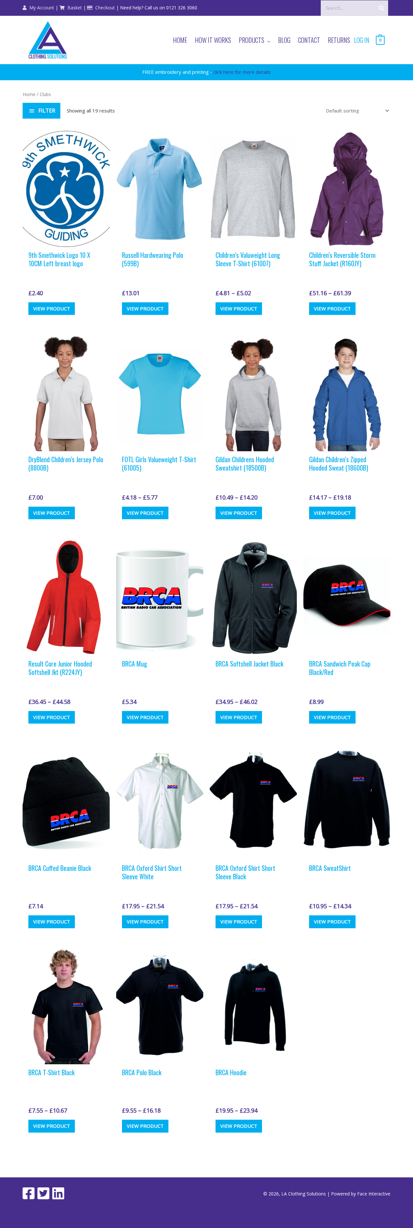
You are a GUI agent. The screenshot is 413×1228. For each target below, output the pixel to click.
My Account (41, 8)
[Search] (381, 8)
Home (29, 94)
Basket (74, 8)
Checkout (104, 8)
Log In (361, 40)
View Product (51, 308)
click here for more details (242, 72)
